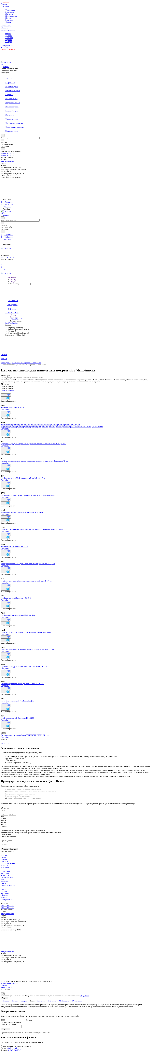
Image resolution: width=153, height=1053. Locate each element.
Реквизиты (9, 12)
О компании (10, 10)
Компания (5, 867)
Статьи (8, 22)
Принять (4, 998)
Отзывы (4, 859)
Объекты (4, 861)
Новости (8, 18)
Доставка (8, 36)
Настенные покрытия (9, 71)
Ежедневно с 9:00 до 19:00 (11, 151)
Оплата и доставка (8, 885)
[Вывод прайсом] (4, 392)
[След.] (1, 741)
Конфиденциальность (9, 983)
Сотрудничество (7, 900)
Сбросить (13, 849)
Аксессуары (5, 73)
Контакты (4, 865)
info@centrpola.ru (7, 161)
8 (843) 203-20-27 (14, 1050)
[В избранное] (6, 395)
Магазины (9, 14)
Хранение (9, 38)
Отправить (5, 1029)
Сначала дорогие (7, 390)
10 (8, 743)
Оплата (8, 34)
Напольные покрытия (9, 69)
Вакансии (9, 20)
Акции (3, 857)
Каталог (4, 855)
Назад (13, 280)
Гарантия (8, 40)
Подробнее (5, 409)
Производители (11, 16)
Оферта (4, 985)
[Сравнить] (5, 398)
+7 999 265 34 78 (7, 153)
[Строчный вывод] (3, 392)
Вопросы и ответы (8, 863)
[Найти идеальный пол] (3, 148)
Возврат (8, 42)
